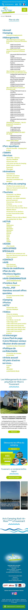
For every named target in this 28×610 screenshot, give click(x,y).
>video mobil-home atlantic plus (15, 329)
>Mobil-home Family (15, 69)
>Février (8, 233)
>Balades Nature (11, 209)
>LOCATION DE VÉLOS (12, 371)
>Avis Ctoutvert (11, 264)
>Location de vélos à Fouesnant (15, 346)
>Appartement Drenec (15, 137)
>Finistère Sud (9, 283)
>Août (8, 223)
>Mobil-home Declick (15, 67)
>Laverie (8, 365)
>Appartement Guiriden (16, 135)
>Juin (8, 240)
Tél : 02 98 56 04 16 (14, 570)
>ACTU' (6, 305)
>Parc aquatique (10, 146)
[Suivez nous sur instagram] (15, 593)
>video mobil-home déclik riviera (15, 327)
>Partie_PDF (8, 288)
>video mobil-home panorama (15, 325)
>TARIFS (6, 152)
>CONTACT (7, 259)
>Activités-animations (13, 175)
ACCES (3, 599)
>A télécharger (9, 335)
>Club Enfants (10, 173)
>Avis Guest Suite (11, 266)
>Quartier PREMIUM (12, 159)
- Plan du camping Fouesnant (15, 580)
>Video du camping (12, 314)
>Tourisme (7, 192)
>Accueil (6, 30)
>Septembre (10, 225)
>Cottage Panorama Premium (17, 84)
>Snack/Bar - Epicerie (12, 157)
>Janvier (8, 231)
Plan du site (8, 16)
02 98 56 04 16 (9, 4)
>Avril (8, 236)
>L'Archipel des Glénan (13, 196)
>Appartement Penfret (15, 139)
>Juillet (8, 241)
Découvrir (14, 431)
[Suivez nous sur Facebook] (12, 593)
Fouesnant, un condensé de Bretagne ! (14, 470)
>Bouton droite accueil (13, 343)
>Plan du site (8, 271)
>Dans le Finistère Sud (13, 285)
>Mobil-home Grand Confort (17, 46)
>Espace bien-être (11, 161)
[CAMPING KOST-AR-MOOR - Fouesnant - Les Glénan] (14, 558)
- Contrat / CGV (15, 579)
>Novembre (9, 228)
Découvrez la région (14, 477)
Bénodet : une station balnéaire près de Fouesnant (10, 490)
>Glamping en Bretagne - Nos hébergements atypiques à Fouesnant (16, 124)
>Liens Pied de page (12, 338)
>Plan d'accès (10, 246)
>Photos (6, 302)
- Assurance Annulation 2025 (15, 575)
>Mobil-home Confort (15, 44)
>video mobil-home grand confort (16, 323)
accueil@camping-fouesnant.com (14, 572)
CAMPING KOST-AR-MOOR (14, 565)
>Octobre (9, 227)
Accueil (3, 16)
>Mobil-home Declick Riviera (17, 66)
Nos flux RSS (11, 601)
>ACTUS (6, 221)
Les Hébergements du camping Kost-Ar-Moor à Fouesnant (14, 381)
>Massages (9, 169)
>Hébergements (10, 37)
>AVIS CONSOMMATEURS (13, 281)
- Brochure (15, 577)
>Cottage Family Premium (16, 86)
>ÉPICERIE (9, 369)
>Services (7, 155)
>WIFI (7, 367)
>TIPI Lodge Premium (15, 127)
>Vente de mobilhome (13, 268)
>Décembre (9, 230)
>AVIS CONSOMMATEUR (14, 278)
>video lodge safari (12, 321)
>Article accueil (10, 357)
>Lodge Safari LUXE (15, 129)
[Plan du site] (8, 10)
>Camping (7, 33)
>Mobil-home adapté (12, 140)
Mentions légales (16, 599)
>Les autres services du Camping (16, 163)
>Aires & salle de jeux (12, 177)
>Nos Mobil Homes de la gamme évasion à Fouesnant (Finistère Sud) (15, 51)
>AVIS (5, 262)
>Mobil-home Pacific (15, 48)
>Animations (8, 171)
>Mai (7, 238)
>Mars (8, 235)
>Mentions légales (11, 274)
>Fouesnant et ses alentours (14, 211)
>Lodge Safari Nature (15, 130)
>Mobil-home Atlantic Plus (16, 64)
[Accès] (20, 4)
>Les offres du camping (14, 183)
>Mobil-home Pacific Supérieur (17, 59)
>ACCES (6, 243)
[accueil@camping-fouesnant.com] (16, 4)
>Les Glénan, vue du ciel (13, 320)
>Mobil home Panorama (16, 58)
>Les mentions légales (12, 276)
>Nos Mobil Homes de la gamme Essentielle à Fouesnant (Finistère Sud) (16, 41)
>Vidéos (6, 312)
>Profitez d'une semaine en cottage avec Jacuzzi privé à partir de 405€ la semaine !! (16, 188)
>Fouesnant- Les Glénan (13, 194)
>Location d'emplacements (14, 35)
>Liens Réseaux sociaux (14, 341)
